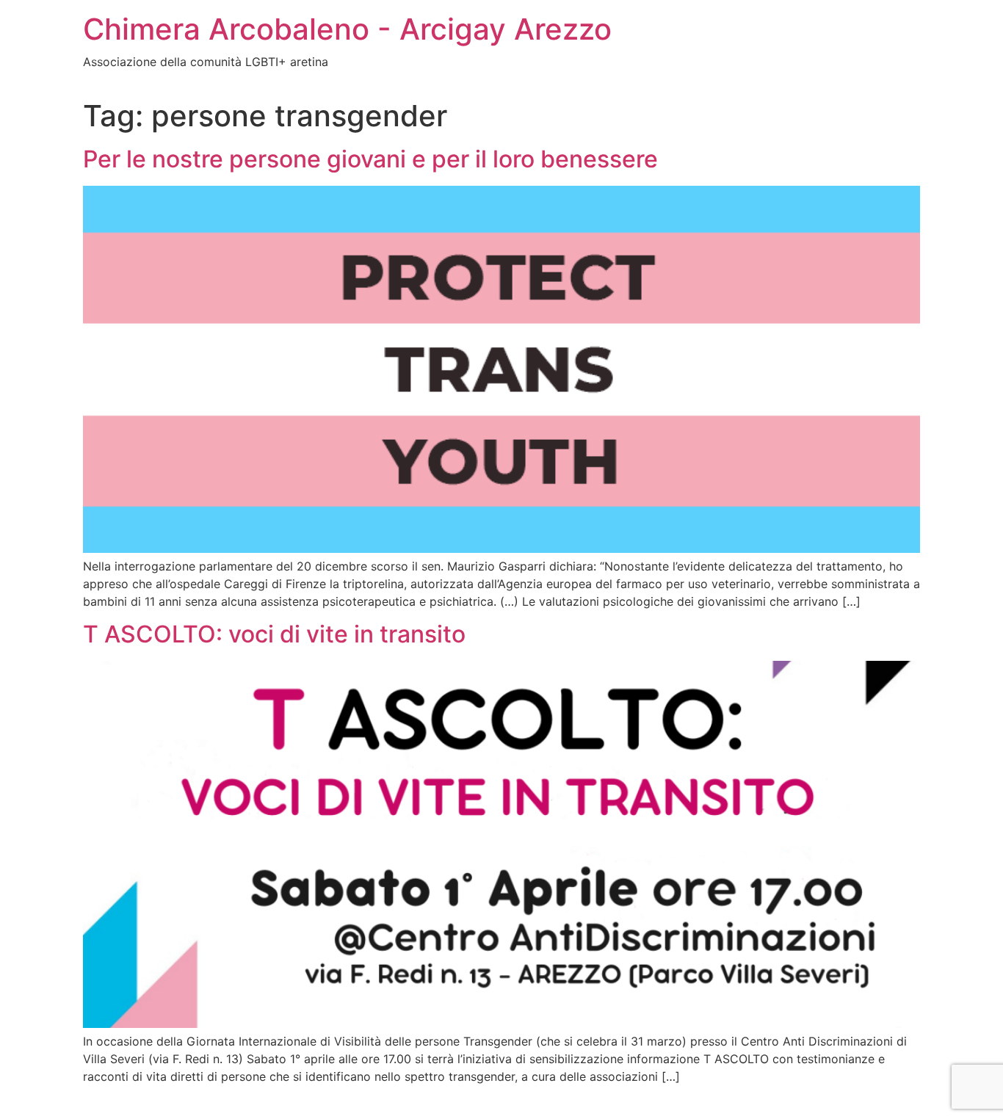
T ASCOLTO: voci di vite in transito (274, 634)
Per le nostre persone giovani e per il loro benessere (370, 159)
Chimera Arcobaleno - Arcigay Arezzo (347, 29)
